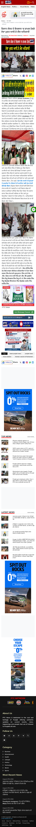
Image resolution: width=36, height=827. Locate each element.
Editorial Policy (16, 821)
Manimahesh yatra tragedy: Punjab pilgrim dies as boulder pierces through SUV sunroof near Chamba (23, 473)
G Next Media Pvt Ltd (6, 818)
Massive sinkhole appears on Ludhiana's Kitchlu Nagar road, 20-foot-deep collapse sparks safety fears (23, 442)
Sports (7, 770)
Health (7, 757)
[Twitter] (20, 76)
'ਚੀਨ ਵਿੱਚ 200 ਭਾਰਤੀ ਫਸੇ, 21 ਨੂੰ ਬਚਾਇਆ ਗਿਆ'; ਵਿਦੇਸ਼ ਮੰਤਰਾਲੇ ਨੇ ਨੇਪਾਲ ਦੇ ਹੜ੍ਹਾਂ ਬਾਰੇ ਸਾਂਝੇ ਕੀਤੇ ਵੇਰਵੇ (23, 548)
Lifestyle (7, 760)
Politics (14, 7)
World (6, 768)
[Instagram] (27, 75)
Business (7, 751)
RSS (11, 825)
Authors (31, 821)
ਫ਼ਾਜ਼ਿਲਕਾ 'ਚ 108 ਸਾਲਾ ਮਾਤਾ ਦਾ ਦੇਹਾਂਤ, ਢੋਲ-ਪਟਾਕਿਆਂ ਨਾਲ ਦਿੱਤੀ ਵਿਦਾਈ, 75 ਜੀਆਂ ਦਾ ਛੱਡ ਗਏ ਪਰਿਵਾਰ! (23, 525)
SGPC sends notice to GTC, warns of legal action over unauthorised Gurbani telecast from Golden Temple (23, 450)
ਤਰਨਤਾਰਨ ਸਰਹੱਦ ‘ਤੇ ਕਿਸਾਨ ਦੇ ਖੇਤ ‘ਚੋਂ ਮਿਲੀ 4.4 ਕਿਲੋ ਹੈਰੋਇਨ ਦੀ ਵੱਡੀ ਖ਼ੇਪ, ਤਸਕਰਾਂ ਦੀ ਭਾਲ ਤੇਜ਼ (23, 518)
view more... (31, 436)
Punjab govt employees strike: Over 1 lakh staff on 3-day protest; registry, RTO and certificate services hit (23, 480)
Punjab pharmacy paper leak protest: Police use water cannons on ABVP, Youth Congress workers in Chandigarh (23, 457)
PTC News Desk (13, 35)
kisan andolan (7, 356)
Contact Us (5, 823)
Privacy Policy (26, 823)
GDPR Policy (5, 825)
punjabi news (29, 353)
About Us (8, 821)
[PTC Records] (18, 702)
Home (3, 21)
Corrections (25, 821)
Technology (8, 765)
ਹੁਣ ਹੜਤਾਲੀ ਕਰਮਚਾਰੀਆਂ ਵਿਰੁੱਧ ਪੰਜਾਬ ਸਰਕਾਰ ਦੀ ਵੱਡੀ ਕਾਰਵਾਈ (22, 532)
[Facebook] (23, 75)
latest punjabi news (15, 353)
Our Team (18, 823)
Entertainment (9, 754)
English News (5, 7)
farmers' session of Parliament (24, 356)
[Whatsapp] (30, 75)
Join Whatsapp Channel (22, 312)
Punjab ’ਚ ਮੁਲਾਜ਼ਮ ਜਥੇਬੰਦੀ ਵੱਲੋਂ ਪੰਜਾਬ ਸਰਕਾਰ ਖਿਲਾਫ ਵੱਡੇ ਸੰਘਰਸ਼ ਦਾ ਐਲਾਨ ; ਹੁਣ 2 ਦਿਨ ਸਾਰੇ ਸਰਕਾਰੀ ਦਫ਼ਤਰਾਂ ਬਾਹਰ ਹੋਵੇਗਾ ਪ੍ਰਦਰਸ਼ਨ (24, 541)
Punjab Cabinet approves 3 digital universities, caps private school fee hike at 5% (22, 465)
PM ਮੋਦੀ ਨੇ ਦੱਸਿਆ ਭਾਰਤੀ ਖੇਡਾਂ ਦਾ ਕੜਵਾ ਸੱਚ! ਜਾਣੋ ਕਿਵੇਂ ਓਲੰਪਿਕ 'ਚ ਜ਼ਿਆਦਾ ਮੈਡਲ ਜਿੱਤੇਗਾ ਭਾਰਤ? (23, 556)
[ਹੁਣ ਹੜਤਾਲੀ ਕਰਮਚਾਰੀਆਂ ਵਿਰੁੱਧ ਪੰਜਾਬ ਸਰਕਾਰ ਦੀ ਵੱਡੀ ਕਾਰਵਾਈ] (4, 533)
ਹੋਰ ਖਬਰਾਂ (9, 21)
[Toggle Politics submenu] (17, 6)
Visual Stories (24, 7)
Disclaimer (12, 823)
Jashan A (25, 35)
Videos (33, 7)
